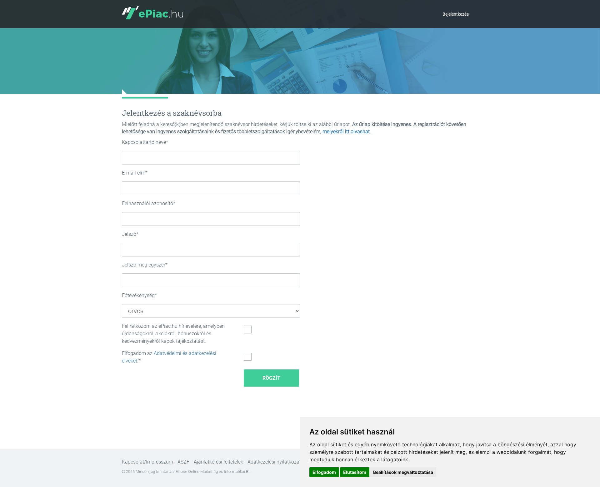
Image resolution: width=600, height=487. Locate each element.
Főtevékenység (138, 295)
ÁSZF (183, 462)
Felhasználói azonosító (147, 203)
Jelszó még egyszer (143, 265)
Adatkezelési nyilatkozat (274, 462)
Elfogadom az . (169, 357)
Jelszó (129, 234)
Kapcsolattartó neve (144, 142)
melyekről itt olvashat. (346, 131)
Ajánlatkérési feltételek (218, 462)
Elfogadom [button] (324, 472)
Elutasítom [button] (354, 472)
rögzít (271, 378)
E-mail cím (133, 173)
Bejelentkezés (455, 14)
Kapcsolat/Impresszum (147, 462)
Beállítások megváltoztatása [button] (403, 472)
